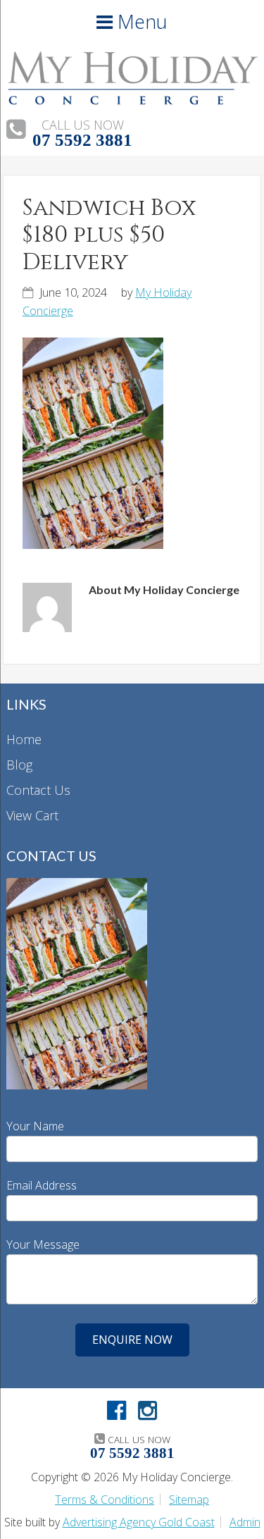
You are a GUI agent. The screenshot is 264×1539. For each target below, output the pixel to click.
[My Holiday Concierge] (132, 100)
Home (24, 739)
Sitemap (189, 1499)
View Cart (32, 815)
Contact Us (38, 789)
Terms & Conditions (104, 1499)
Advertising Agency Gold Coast (139, 1522)
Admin (245, 1522)
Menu (140, 21)
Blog (19, 764)
